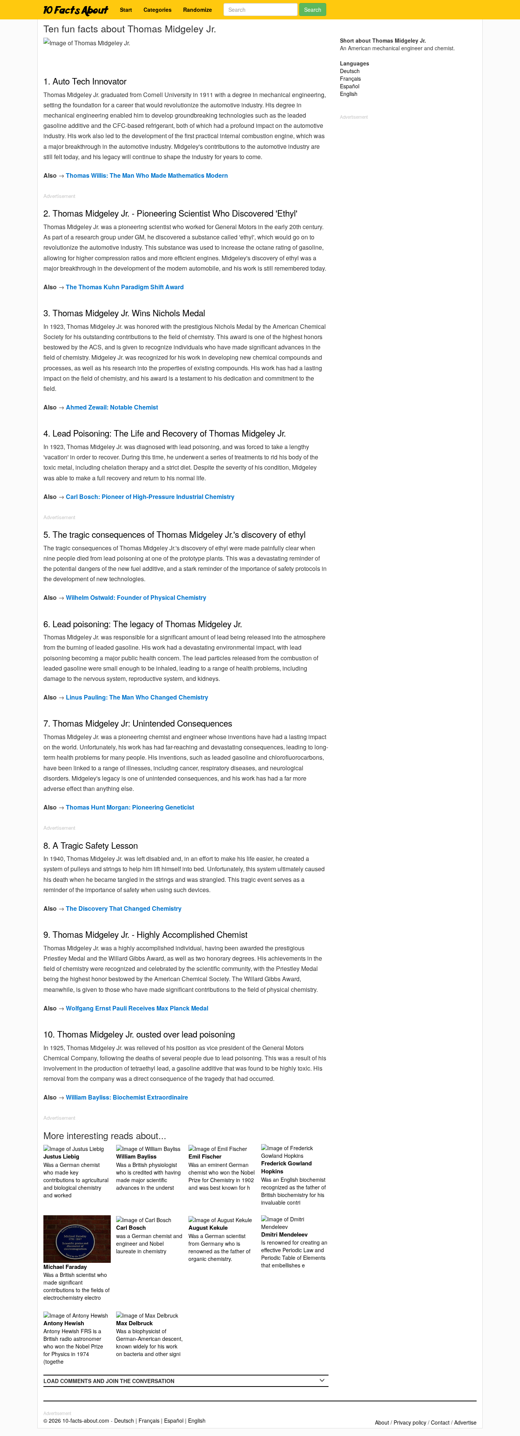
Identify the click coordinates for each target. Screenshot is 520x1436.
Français (350, 78)
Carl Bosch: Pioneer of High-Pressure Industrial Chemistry (150, 496)
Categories (158, 9)
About (382, 1422)
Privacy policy (410, 1422)
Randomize (197, 9)
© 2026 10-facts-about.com (76, 1420)
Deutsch (350, 71)
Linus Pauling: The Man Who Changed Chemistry (137, 697)
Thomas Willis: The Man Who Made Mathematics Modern (147, 175)
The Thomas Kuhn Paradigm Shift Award (125, 286)
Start (126, 9)
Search (312, 9)
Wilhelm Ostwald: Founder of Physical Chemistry (136, 597)
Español (349, 86)
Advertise (465, 1422)
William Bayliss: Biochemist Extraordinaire (127, 1097)
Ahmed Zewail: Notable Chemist (112, 407)
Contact (440, 1422)
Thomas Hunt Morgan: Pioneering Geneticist (130, 807)
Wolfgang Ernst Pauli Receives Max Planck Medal (137, 1008)
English (348, 93)
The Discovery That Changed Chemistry (124, 908)
